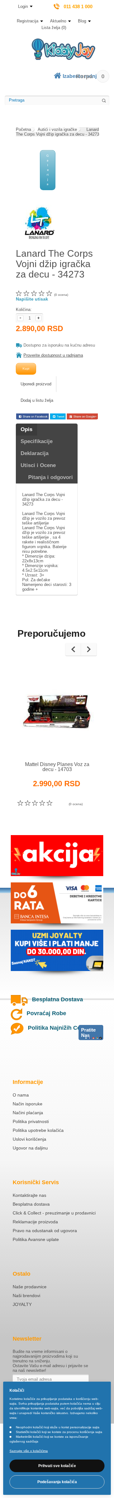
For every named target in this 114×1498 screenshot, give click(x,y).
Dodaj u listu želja (37, 400)
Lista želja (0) (53, 27)
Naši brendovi (26, 1295)
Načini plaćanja (28, 1112)
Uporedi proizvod (36, 384)
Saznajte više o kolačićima (29, 1451)
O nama (21, 1094)
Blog (82, 21)
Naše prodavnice (30, 1286)
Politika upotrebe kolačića (38, 1130)
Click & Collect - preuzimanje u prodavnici (54, 1212)
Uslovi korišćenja (29, 1139)
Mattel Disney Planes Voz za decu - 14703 (57, 767)
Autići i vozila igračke (57, 129)
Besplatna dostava (31, 1204)
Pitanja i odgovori (50, 477)
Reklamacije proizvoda (35, 1221)
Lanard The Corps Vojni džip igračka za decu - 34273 (57, 132)
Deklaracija (34, 453)
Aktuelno (58, 21)
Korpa (90, 76)
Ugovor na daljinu (30, 1147)
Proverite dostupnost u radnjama (53, 355)
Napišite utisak (32, 298)
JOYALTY (22, 1304)
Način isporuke (27, 1103)
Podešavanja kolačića (57, 1482)
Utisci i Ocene (38, 465)
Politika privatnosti (31, 1121)
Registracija (27, 21)
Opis (26, 429)
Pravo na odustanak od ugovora (45, 1230)
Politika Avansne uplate (36, 1239)
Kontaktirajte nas (29, 1195)
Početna (23, 129)
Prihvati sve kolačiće (57, 1466)
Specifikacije (37, 441)
